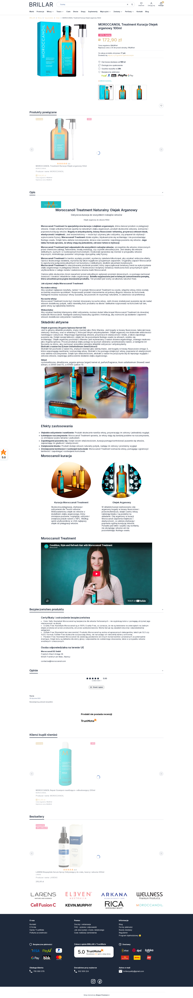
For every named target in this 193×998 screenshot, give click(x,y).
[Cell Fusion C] (43, 904)
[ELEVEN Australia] (78, 895)
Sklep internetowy (96, 995)
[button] (132, 4)
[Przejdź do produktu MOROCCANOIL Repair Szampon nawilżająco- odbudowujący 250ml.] (65, 763)
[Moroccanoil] (149, 904)
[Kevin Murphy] (78, 904)
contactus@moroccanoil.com (53, 661)
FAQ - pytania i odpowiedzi (85, 927)
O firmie (32, 927)
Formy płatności (125, 927)
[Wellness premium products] (149, 895)
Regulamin (123, 933)
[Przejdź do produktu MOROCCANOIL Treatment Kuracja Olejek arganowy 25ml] (122, 92)
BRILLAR (32, 18)
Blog (121, 924)
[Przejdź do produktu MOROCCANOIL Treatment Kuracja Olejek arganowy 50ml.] (64, 139)
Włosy (40, 18)
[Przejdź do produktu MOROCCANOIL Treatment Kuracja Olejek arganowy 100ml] (105, 92)
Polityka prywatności (38, 933)
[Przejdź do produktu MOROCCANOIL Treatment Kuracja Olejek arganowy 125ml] (139, 92)
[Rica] (114, 904)
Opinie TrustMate (36, 930)
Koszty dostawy (125, 930)
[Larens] (43, 895)
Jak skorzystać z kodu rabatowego (89, 930)
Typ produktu (48, 18)
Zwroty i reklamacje (82, 924)
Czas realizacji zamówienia (85, 933)
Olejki (58, 18)
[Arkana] (114, 895)
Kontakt (32, 924)
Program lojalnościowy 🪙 (130, 935)
